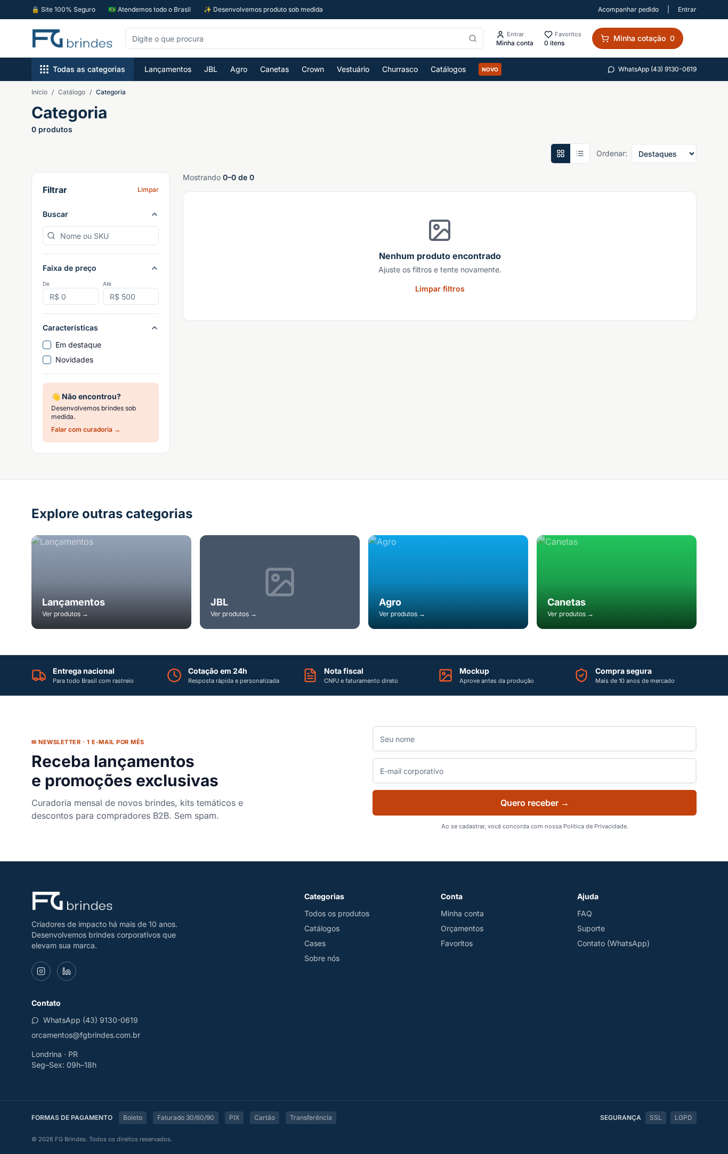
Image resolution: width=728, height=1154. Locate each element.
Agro (238, 69)
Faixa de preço (69, 267)
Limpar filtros (440, 288)
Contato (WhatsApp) (613, 943)
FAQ (584, 913)
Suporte (591, 928)
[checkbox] (47, 345)
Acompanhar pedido (628, 9)
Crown (313, 69)
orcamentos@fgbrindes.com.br (85, 1034)
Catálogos (448, 69)
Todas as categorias (89, 69)
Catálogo (71, 92)
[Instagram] (41, 971)
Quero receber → (534, 802)
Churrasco (400, 69)
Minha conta (462, 913)
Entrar (687, 9)
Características (70, 327)
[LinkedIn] (66, 971)
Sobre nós (321, 958)
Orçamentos (462, 928)
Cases (315, 943)
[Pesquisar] (472, 38)
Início (39, 92)
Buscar (55, 214)
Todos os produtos (336, 913)
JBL (210, 69)
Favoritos (457, 943)
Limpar (148, 189)
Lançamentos (167, 69)
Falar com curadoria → (85, 429)
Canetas (274, 69)
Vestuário (353, 69)
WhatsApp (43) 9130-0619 (657, 69)
